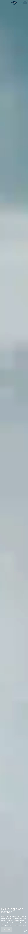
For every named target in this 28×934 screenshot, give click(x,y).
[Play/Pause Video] (25, 931)
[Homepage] (14, 3)
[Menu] (25, 2)
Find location (6, 929)
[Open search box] (21, 2)
